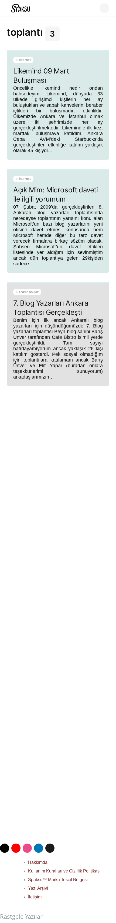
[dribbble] (27, 848)
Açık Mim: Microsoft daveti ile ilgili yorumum (55, 194)
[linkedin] (38, 848)
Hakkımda (37, 862)
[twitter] (4, 848)
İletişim (35, 897)
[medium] (49, 848)
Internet (25, 60)
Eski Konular (29, 292)
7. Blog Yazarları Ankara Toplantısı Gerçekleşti (50, 307)
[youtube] (16, 848)
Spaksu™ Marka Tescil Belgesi (58, 879)
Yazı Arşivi (38, 888)
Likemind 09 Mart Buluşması (41, 75)
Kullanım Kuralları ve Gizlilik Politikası (64, 871)
